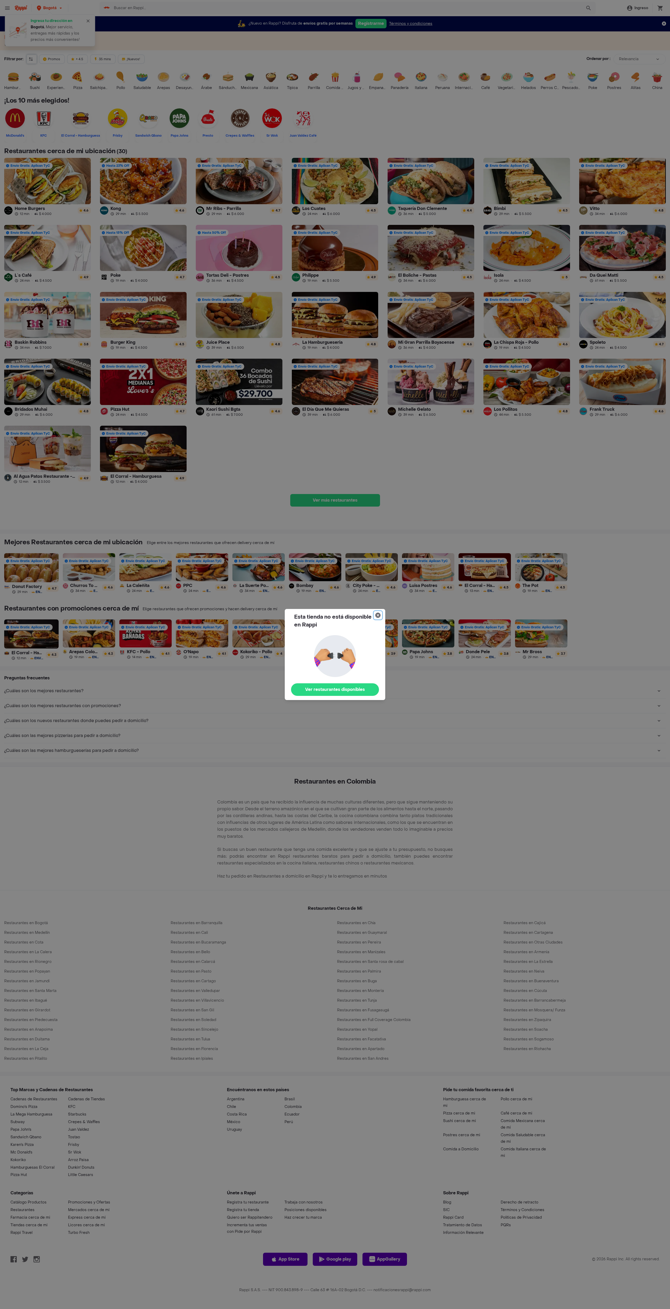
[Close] (378, 615)
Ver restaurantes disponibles (335, 689)
